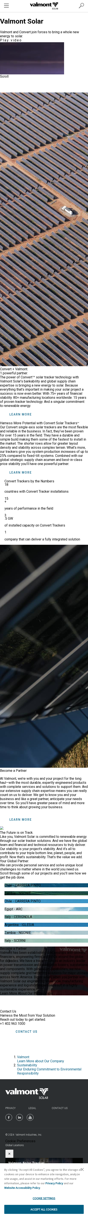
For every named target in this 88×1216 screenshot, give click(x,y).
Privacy (10, 1108)
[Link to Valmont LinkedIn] (19, 1117)
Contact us (27, 1031)
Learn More (20, 414)
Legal (32, 1108)
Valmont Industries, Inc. (28, 1134)
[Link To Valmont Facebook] (8, 1117)
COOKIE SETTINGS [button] (44, 1198)
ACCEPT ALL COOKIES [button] (44, 1209)
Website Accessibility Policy (22, 1188)
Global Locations (14, 1145)
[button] (8, 550)
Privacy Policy (54, 1183)
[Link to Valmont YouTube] (30, 1117)
